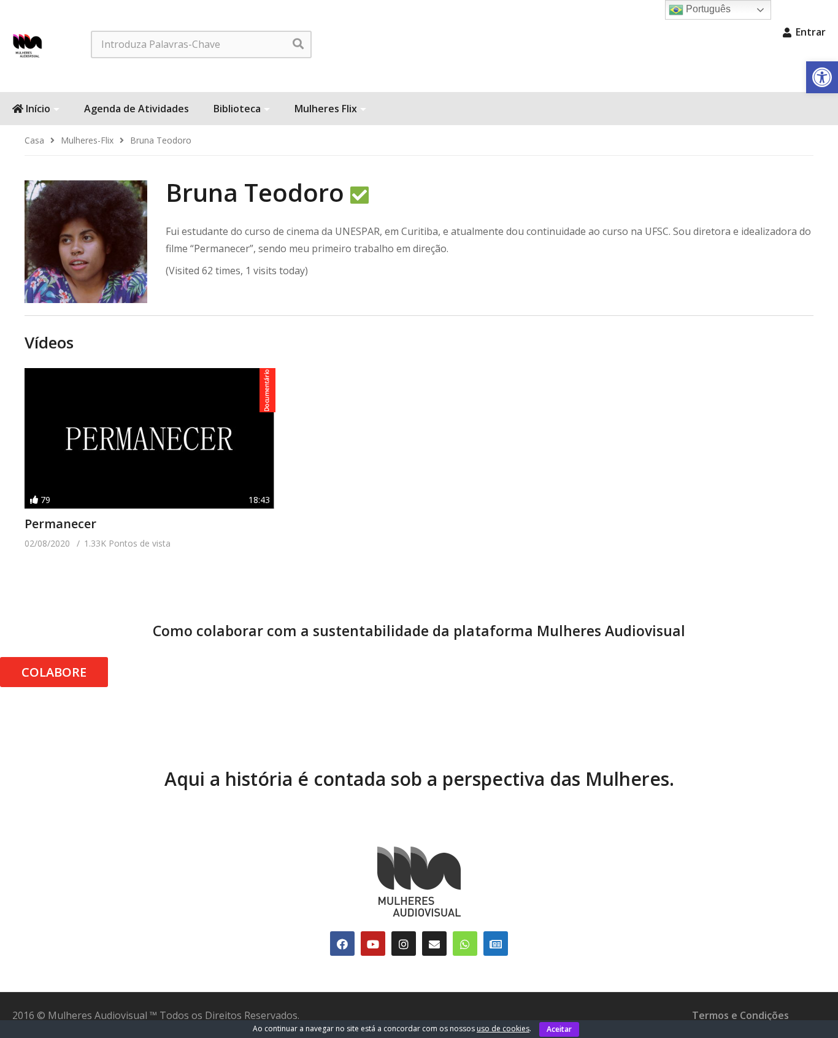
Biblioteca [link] (237, 108)
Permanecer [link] (60, 523)
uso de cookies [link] (503, 1028)
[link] (822, 77)
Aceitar (559, 1029)
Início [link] (36, 108)
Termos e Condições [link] (740, 1015)
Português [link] (707, 9)
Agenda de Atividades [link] (136, 108)
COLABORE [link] (53, 672)
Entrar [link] (809, 32)
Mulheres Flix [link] (325, 108)
